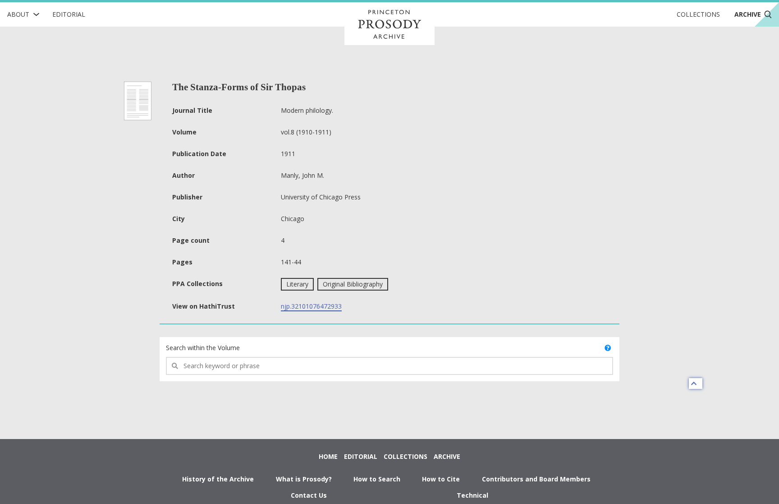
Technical (472, 495)
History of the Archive (218, 479)
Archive (447, 456)
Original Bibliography (353, 284)
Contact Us (309, 495)
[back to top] (695, 383)
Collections (698, 14)
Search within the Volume (203, 347)
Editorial (68, 14)
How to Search (376, 479)
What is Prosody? (304, 479)
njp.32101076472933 (311, 306)
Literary (297, 284)
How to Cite (441, 479)
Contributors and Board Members (536, 479)
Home (328, 456)
